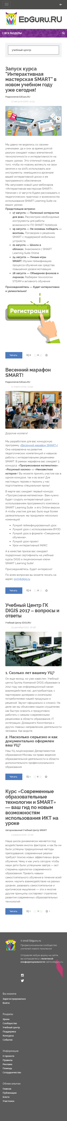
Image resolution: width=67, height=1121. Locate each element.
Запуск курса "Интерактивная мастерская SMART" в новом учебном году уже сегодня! (30, 79)
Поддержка (9, 1031)
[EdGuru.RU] (34, 18)
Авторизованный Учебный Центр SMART (26, 830)
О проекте (8, 1056)
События (8, 1039)
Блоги (6, 1097)
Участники (8, 1101)
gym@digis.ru (22, 579)
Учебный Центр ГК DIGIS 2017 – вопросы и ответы (32, 610)
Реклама (7, 1064)
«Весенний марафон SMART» (38, 445)
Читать (13, 355)
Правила (7, 1060)
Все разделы (13, 33)
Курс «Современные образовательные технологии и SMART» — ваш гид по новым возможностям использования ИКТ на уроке (31, 807)
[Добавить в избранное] (46, 355)
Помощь (7, 1068)
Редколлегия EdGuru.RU (17, 97)
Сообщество (10, 1023)
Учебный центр (11, 1027)
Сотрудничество (12, 1072)
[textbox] (33, 50)
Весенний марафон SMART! (28, 372)
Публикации (10, 1093)
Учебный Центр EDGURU (18, 623)
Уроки (6, 1019)
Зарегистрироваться (14, 999)
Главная (7, 1088)
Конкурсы (8, 1035)
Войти (6, 1003)
